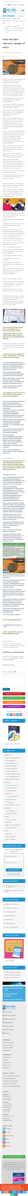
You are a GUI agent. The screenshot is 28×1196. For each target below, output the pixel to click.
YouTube (7, 1142)
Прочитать (7, 28)
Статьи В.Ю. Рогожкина (18, 28)
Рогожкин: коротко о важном (13, 774)
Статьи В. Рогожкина (8, 1045)
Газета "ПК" (9, 822)
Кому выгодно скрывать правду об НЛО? (14, 43)
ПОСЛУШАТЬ (7, 808)
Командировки (8, 1022)
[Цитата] (11, 672)
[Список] (13, 672)
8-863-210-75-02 (7, 1099)
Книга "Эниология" (10, 1015)
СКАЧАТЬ (6, 816)
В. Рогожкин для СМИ (11, 763)
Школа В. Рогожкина (11, 766)
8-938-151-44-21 (7, 1096)
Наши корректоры (9, 1019)
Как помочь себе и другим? (10, 1083)
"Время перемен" (10, 811)
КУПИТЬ (6, 831)
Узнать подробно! (14, 743)
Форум (3, 23)
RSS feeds (8, 1146)
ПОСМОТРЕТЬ (8, 755)
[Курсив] (5, 672)
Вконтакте (8, 1132)
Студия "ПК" (16, 26)
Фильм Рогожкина (10, 760)
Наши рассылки (7, 1065)
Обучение (5, 1060)
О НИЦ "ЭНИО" (8, 1012)
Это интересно (9, 802)
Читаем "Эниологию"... (11, 799)
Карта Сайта (22, 20)
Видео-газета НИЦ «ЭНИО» (13, 758)
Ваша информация (6, 20)
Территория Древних (12, 796)
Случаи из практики (11, 790)
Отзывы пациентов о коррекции (12, 974)
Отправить (6, 689)
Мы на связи (15, 20)
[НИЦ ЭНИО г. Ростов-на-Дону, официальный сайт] (9, 10)
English (6, 1033)
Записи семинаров (10, 839)
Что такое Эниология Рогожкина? (11, 1075)
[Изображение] (9, 672)
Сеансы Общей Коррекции (13, 776)
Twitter (7, 1139)
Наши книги (9, 833)
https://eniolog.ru (21, 1164)
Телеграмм (8, 1128)
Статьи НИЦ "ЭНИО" (11, 788)
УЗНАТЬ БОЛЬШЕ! (9, 960)
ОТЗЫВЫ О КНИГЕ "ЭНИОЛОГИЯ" (13, 999)
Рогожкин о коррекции (11, 768)
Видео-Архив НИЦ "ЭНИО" (12, 779)
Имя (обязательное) (8, 665)
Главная (9, 26)
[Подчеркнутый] (7, 672)
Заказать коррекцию (6, 18)
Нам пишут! (9, 793)
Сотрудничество (7, 1062)
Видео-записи (6, 1050)
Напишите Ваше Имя (10, 856)
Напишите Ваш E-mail (11, 862)
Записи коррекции (10, 836)
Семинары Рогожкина (11, 771)
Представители (9, 1026)
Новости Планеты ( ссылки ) (13, 804)
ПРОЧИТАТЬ (7, 782)
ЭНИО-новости (20, 16)
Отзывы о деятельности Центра (12, 972)
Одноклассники (9, 1135)
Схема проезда (7, 1107)
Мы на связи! (6, 1067)
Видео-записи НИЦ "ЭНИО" (13, 825)
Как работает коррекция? (9, 1078)
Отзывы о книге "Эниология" (11, 977)
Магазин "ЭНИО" (16, 18)
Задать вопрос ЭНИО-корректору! (11, 1086)
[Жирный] (4, 672)
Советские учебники (11, 827)
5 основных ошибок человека (10, 1081)
